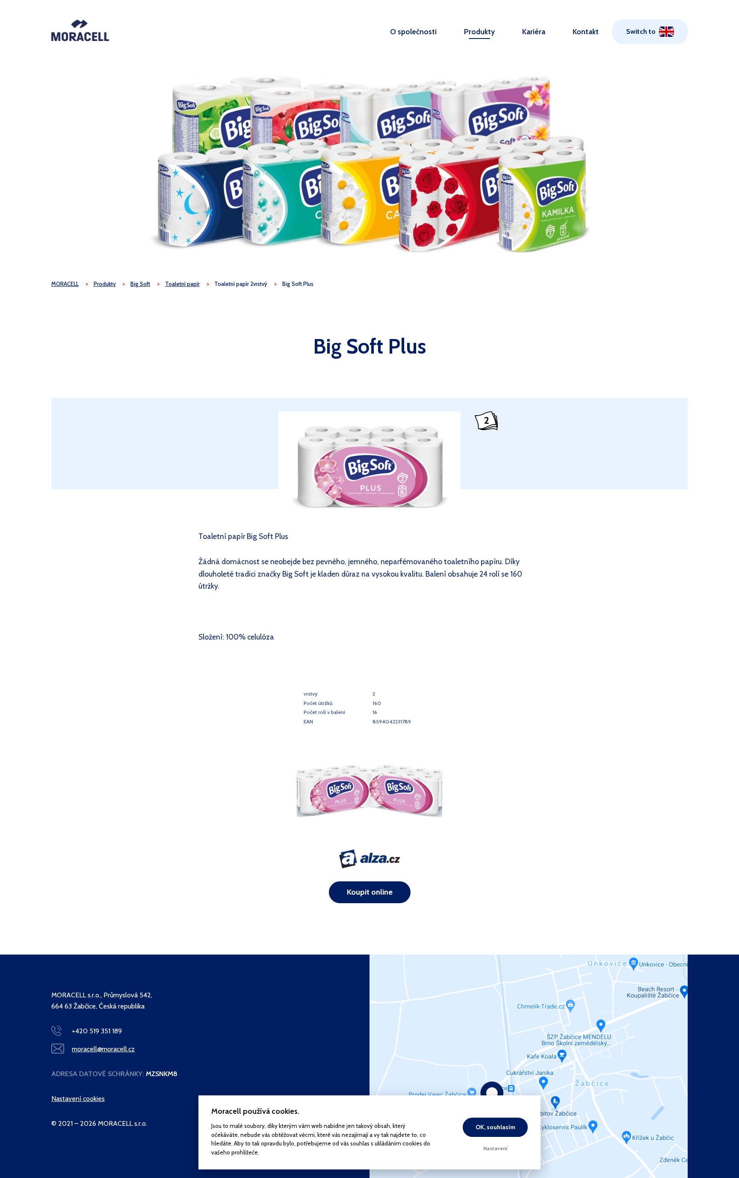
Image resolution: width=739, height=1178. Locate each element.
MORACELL (65, 284)
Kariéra (533, 31)
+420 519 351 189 (97, 1031)
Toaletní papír (182, 284)
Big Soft (140, 284)
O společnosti (413, 31)
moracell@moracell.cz (103, 1049)
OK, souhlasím (495, 1127)
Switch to (641, 31)
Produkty (479, 31)
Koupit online (370, 892)
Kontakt (586, 31)
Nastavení (495, 1148)
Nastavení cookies (78, 1099)
